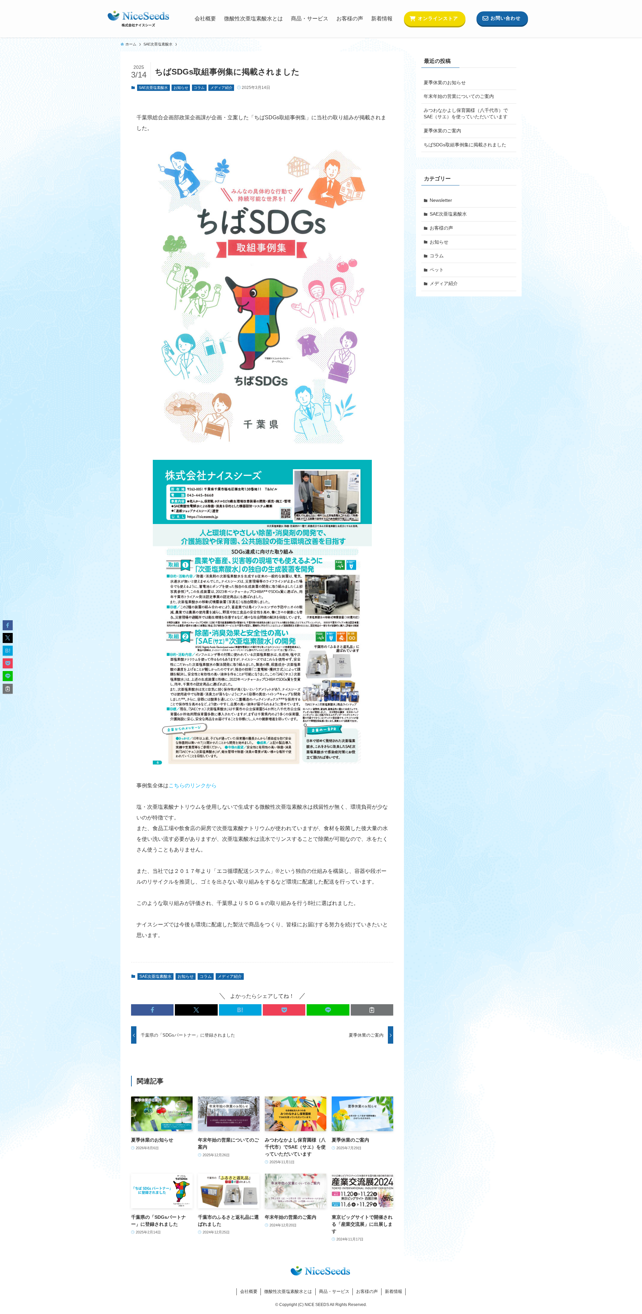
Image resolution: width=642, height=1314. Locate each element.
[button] (152, 1010)
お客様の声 (441, 228)
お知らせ (181, 88)
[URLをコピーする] (372, 1010)
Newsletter (441, 200)
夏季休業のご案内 (442, 130)
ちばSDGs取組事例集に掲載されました (465, 144)
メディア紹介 (221, 88)
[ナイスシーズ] (138, 18)
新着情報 (393, 1291)
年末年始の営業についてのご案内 (459, 96)
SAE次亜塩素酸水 (153, 88)
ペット (437, 269)
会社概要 (248, 1291)
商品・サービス (334, 1291)
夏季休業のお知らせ (445, 82)
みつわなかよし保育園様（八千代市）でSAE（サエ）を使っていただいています (466, 114)
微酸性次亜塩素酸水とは (288, 1291)
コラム (199, 88)
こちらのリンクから (193, 785)
